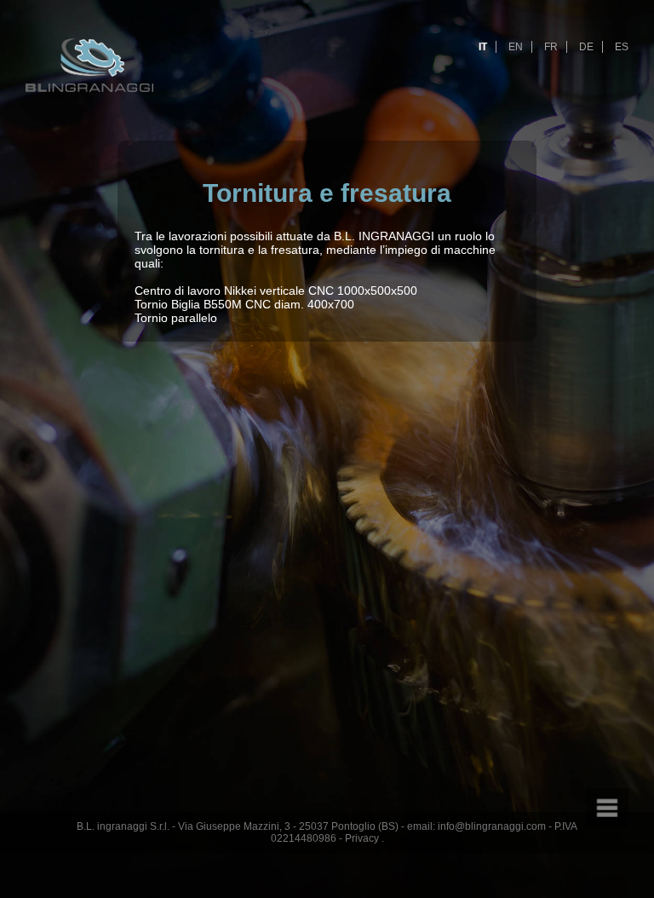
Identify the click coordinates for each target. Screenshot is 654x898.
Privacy (362, 838)
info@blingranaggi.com (492, 826)
